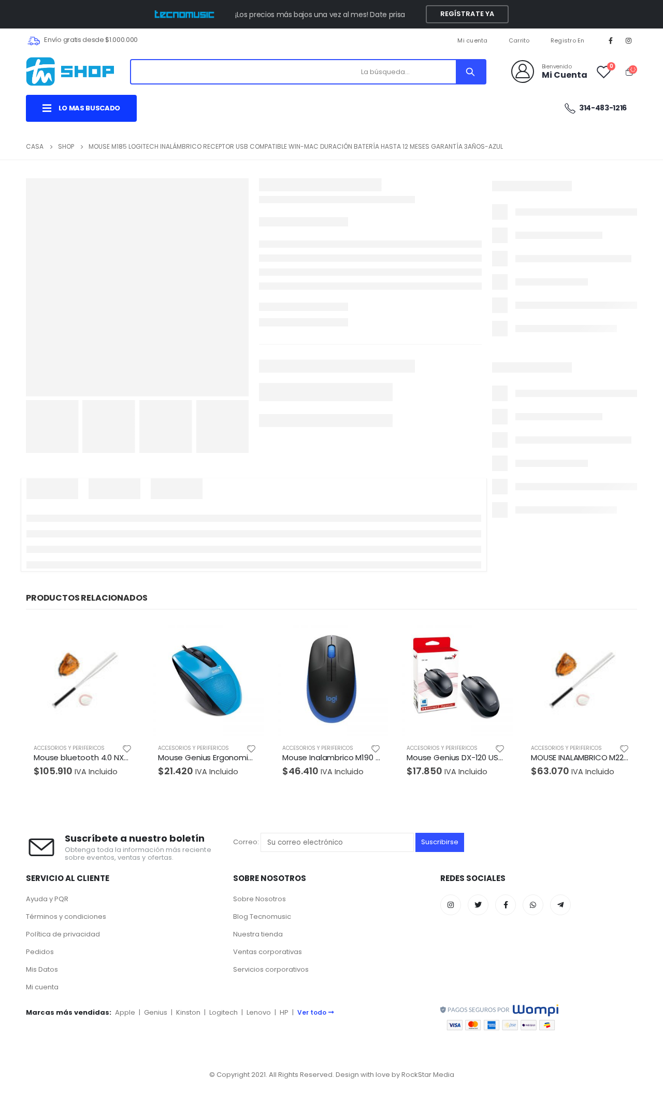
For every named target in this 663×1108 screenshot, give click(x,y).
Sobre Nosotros (259, 899)
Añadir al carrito (122, 639)
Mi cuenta (472, 40)
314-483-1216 (602, 108)
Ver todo (311, 1012)
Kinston (188, 1012)
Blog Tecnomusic (262, 916)
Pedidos (40, 952)
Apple (125, 1012)
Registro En (568, 40)
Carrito (519, 40)
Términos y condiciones (66, 916)
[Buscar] (470, 71)
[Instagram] (629, 40)
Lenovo (259, 1012)
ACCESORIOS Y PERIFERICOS (69, 748)
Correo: (247, 842)
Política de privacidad (63, 934)
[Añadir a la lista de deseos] (127, 748)
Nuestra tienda (258, 934)
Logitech (223, 1012)
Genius (155, 1012)
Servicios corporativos (271, 969)
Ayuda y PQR (47, 899)
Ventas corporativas (267, 952)
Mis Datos (42, 969)
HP (284, 1012)
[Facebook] (610, 40)
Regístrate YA (467, 13)
